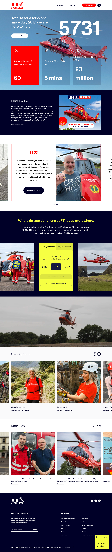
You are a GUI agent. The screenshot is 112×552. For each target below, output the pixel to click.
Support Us (73, 5)
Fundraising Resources (68, 518)
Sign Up (35, 529)
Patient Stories (65, 525)
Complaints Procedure (88, 535)
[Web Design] (73, 547)
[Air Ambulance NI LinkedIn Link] (95, 501)
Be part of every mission (18, 124)
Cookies (84, 531)
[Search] (99, 5)
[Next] (99, 354)
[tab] (54, 204)
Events (63, 528)
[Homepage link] (17, 5)
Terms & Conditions (87, 525)
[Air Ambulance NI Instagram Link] (99, 501)
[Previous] (94, 354)
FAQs (83, 522)
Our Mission (60, 5)
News (63, 531)
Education (64, 522)
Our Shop (64, 535)
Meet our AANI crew (20, 36)
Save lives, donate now (56, 283)
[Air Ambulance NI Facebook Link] (92, 501)
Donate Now (89, 5)
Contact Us (85, 518)
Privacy (84, 528)
